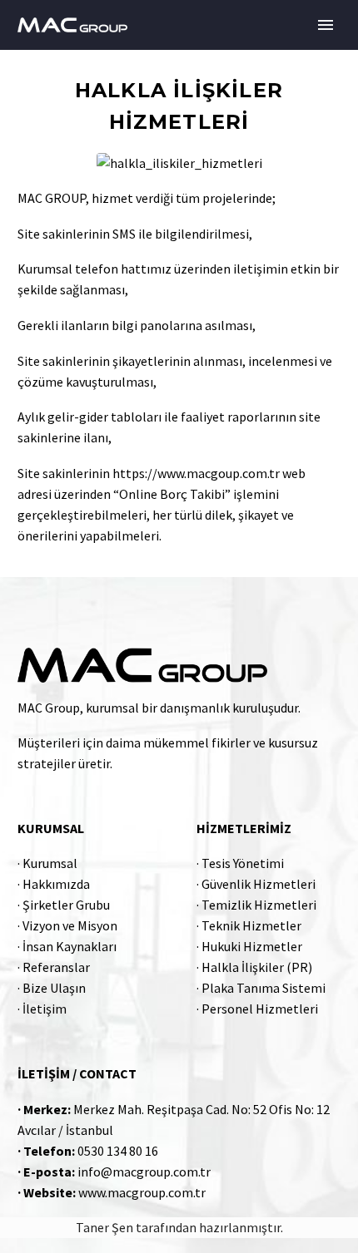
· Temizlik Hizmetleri (256, 904)
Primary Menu (326, 24)
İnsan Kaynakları (69, 946)
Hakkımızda (56, 884)
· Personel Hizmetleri (257, 1008)
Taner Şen (104, 1227)
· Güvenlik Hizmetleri (256, 884)
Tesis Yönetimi (242, 863)
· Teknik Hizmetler (248, 925)
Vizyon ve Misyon (69, 925)
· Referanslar (53, 967)
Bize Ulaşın (54, 987)
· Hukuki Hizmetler (249, 946)
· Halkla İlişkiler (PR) (254, 967)
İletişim (44, 1008)
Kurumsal (49, 863)
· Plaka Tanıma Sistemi (261, 987)
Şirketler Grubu (66, 904)
